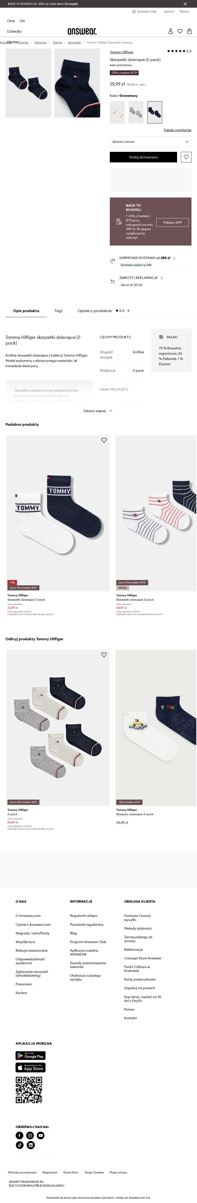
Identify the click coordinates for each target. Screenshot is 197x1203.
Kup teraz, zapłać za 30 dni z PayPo (142, 999)
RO (42, 1185)
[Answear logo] (82, 31)
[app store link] (30, 1066)
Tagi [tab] (58, 310)
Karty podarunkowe (139, 979)
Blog (73, 933)
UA (52, 1185)
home (12, 41)
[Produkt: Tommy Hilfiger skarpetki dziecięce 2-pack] (58, 513)
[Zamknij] (185, 4)
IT (35, 1185)
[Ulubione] (180, 31)
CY (15, 1185)
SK (48, 1185)
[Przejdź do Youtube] (40, 1135)
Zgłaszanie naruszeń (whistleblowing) (32, 973)
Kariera (21, 993)
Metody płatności (138, 928)
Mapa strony (118, 1172)
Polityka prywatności (22, 1172)
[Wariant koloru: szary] (136, 112)
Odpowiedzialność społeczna (30, 961)
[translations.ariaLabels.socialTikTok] (20, 1145)
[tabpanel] (98, 366)
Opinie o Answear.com (33, 924)
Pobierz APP (172, 222)
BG (11, 1185)
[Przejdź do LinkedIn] (31, 1145)
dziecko (14, 31)
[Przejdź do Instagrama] (30, 1135)
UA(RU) (59, 1185)
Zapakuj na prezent (139, 988)
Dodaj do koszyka (143, 157)
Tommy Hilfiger (121, 52)
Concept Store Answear (142, 958)
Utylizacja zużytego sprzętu (85, 977)
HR (27, 1185)
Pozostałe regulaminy (87, 924)
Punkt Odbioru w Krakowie (137, 969)
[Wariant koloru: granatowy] (154, 112)
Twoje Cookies (94, 1172)
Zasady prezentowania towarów (88, 965)
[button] (28, 83)
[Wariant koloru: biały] (117, 112)
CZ (19, 1185)
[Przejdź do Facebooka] (19, 1135)
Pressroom (24, 984)
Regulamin (50, 1172)
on (22, 20)
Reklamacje (133, 949)
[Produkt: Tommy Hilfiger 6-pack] (58, 728)
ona (11, 20)
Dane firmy (71, 1172)
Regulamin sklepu (84, 915)
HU (32, 1185)
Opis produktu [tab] (26, 310)
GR (23, 1185)
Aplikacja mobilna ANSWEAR (84, 952)
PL (38, 1185)
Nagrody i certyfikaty (32, 933)
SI (45, 1185)
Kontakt (130, 1018)
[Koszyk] (189, 31)
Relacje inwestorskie (32, 950)
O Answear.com (28, 915)
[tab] (103, 311)
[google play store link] (30, 1055)
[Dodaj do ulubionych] (186, 157)
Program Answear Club (88, 942)
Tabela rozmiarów (177, 130)
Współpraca (25, 942)
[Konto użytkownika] (170, 31)
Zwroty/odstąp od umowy (138, 939)
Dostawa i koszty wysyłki (137, 917)
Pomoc (129, 1009)
